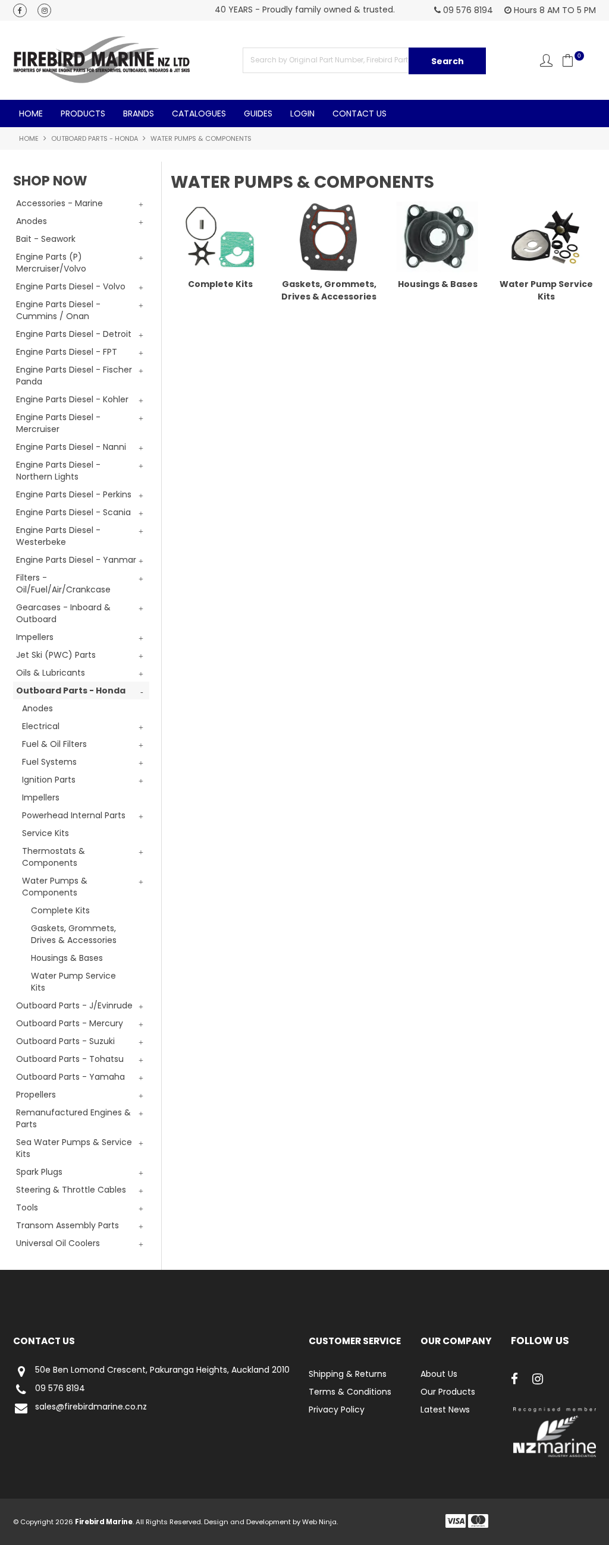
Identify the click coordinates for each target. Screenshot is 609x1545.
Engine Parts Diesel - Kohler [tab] (72, 399)
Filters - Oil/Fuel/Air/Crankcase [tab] (63, 583)
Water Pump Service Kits (73, 982)
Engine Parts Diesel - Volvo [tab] (70, 286)
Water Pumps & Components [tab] (54, 886)
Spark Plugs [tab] (39, 1172)
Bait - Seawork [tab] (46, 239)
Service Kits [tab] (45, 833)
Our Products (447, 1392)
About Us (438, 1374)
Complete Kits (60, 910)
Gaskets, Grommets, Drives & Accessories (74, 934)
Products (83, 113)
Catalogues (199, 113)
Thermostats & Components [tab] (53, 857)
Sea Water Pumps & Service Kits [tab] (74, 1148)
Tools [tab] (27, 1207)
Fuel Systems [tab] (49, 762)
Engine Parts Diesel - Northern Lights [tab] (58, 471)
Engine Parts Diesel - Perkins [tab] (73, 494)
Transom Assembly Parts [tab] (67, 1225)
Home (31, 113)
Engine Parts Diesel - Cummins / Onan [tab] (58, 310)
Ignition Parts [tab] (49, 780)
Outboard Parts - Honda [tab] (70, 690)
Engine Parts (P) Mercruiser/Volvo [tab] (51, 263)
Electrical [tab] (40, 726)
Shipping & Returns (348, 1374)
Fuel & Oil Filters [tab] (54, 744)
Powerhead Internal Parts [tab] (73, 815)
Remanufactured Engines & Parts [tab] (73, 1118)
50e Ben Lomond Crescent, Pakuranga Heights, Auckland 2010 (162, 1370)
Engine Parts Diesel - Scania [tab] (73, 512)
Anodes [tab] (31, 221)
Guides (258, 113)
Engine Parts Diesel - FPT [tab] (66, 352)
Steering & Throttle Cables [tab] (71, 1190)
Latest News (445, 1409)
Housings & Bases (67, 958)
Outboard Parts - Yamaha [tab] (70, 1077)
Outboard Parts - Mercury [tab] (69, 1023)
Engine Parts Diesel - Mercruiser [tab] (58, 423)
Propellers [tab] (36, 1095)
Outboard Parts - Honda (94, 138)
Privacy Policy (337, 1409)
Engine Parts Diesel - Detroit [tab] (73, 334)
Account (546, 60)
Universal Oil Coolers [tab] (58, 1243)
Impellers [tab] (35, 637)
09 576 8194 (60, 1388)
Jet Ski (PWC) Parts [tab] (56, 655)
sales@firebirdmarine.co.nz (91, 1407)
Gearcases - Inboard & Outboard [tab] (63, 613)
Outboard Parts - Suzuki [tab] (65, 1041)
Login (302, 113)
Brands (138, 113)
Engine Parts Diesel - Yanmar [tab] (76, 560)
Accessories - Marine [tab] (59, 203)
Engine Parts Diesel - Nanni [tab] (71, 447)
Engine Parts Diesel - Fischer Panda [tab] (74, 375)
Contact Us (359, 113)
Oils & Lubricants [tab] (50, 673)
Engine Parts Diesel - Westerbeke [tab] (58, 536)
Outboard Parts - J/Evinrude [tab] (74, 1005)
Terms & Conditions (350, 1392)
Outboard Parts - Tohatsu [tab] (70, 1059)
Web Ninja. (320, 1522)
